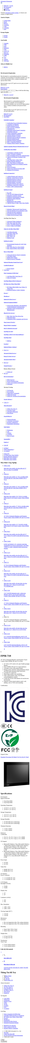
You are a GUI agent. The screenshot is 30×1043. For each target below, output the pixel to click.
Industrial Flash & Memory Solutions (16, 137)
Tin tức (5, 1004)
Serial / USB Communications (14, 186)
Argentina (6, 25)
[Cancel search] (10, 92)
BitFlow (9, 341)
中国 (5, 45)
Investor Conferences (12, 422)
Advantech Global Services (10, 353)
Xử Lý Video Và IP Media (14, 225)
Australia (6, 43)
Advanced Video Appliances (14, 221)
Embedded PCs (11, 129)
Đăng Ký (6, 5)
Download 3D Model (11, 757)
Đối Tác (6, 362)
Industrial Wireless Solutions (14, 140)
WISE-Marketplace (9, 449)
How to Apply (10, 436)
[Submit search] (9, 92)
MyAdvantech (7, 7)
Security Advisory (8, 399)
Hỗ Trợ (6, 373)
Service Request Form (12, 381)
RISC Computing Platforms (14, 142)
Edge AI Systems (11, 277)
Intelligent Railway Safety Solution (16, 290)
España (6, 37)
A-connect (6, 1008)
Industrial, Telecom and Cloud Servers (16, 209)
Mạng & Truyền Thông (9, 206)
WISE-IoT (9, 372)
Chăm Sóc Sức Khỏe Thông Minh (11, 229)
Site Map (6, 1032)
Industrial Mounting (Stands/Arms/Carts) (13, 262)
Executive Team (11, 410)
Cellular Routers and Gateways (15, 176)
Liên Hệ (6, 445)
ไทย (5, 57)
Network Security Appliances (14, 212)
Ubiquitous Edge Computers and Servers (17, 319)
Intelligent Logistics (8, 241)
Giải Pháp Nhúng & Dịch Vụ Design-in (12, 281)
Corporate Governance (13, 421)
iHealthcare (6, 296)
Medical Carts (10, 238)
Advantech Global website (11, 12)
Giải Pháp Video (7, 337)
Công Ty (6, 402)
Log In (11, 5)
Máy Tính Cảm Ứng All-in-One (15, 316)
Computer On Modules (13, 124)
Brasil (5, 22)
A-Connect (6, 451)
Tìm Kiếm (6, 8)
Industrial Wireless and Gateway (15, 183)
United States (7, 20)
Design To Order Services (9, 356)
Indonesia (6, 48)
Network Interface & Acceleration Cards (17, 210)
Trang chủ (6, 453)
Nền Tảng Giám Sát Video (14, 223)
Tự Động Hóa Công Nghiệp (10, 149)
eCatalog (6, 1005)
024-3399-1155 (9, 980)
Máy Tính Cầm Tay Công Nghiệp (15, 247)
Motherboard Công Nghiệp (14, 201)
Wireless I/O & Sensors (13, 170)
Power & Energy (11, 167)
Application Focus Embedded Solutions (17, 123)
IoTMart (6, 448)
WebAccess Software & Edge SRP (16, 168)
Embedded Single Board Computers (16, 130)
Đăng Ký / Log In (8, 94)
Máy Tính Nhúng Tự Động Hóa (15, 163)
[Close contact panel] (1, 952)
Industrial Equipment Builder (10, 302)
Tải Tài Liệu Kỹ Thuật (23, 757)
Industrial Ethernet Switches (14, 180)
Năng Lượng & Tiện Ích (9, 322)
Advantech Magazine (12, 411)
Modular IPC (10, 200)
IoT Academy (10, 392)
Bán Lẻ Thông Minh (8, 251)
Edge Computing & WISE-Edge (11, 273)
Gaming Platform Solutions (14, 134)
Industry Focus (7, 1001)
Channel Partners (8, 365)
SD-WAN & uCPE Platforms (14, 213)
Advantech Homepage (6, 1)
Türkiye (6, 59)
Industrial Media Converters (14, 182)
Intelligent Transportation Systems (15, 197)
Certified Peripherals (8, 265)
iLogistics (6, 344)
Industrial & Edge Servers (10, 299)
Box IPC (9, 193)
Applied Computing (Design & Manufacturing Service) (16, 146)
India (5, 46)
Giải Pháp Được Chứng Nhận (14, 160)
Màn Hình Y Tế (11, 235)
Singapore (6, 54)
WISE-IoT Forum (11, 394)
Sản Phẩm (6, 116)
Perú (5, 29)
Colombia (6, 28)
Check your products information (15, 382)
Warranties (9, 384)
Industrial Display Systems (13, 136)
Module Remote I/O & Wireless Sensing (17, 164)
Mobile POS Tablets (12, 257)
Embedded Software (12, 131)
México (6, 23)
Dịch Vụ (6, 350)
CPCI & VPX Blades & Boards (15, 194)
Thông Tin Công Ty (12, 409)
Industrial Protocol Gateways (14, 179)
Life (8, 431)
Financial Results (11, 419)
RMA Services (10, 379)
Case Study (7, 998)
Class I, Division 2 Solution (14, 154)
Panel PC (9, 165)
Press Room (10, 413)
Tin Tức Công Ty (8, 987)
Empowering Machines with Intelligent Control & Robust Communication (17, 306)
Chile (5, 26)
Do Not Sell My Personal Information (13, 1035)
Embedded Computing (9, 120)
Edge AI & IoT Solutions (13, 127)
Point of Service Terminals (13, 259)
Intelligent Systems (8, 189)
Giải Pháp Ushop (11, 256)
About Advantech (8, 405)
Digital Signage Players (13, 126)
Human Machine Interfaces (14, 161)
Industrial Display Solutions (10, 347)
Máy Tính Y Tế (11, 236)
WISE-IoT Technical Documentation (16, 396)
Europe (6, 35)
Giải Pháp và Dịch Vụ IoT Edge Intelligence (14, 334)
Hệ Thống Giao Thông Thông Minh (12, 284)
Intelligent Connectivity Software (15, 185)
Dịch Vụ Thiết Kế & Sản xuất (10, 328)
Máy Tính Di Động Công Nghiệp (15, 248)
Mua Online (8, 976)
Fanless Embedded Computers (14, 133)
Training (9, 433)
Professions (10, 430)
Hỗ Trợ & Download (8, 376)
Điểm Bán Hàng (11, 317)
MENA (6, 67)
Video (5, 1002)
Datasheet (3, 757)
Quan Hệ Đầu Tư (8, 416)
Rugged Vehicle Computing (10, 325)
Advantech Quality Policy (9, 359)
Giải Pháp (6, 270)
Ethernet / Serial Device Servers (15, 178)
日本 (5, 49)
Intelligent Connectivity (9, 173)
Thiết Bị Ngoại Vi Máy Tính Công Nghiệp (18, 203)
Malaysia (6, 52)
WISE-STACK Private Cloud (14, 215)
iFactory (6, 293)
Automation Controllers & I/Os (15, 152)
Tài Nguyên (10, 390)
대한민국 (6, 51)
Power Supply (10, 268)
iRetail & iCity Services (9, 313)
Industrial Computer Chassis (14, 195)
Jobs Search (7, 991)
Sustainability (7, 439)
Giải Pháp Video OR (12, 233)
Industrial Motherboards (13, 139)
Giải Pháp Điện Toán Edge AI (14, 276)
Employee (6, 442)
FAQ (5, 1007)
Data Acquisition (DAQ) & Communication (18, 155)
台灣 (5, 55)
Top (3, 1039)
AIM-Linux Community (13, 393)
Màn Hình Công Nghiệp (10, 458)
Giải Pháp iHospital (12, 232)
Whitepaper (7, 1000)
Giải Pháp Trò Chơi (8, 331)
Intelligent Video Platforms (14, 198)
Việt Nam (7, 10)
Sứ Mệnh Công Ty (8, 990)
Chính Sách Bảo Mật (9, 1034)
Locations (9, 434)
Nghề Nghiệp (7, 427)
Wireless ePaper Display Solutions (15, 143)
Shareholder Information (13, 424)
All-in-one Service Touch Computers (16, 255)
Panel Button (4, 89)
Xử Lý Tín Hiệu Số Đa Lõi (14, 224)
